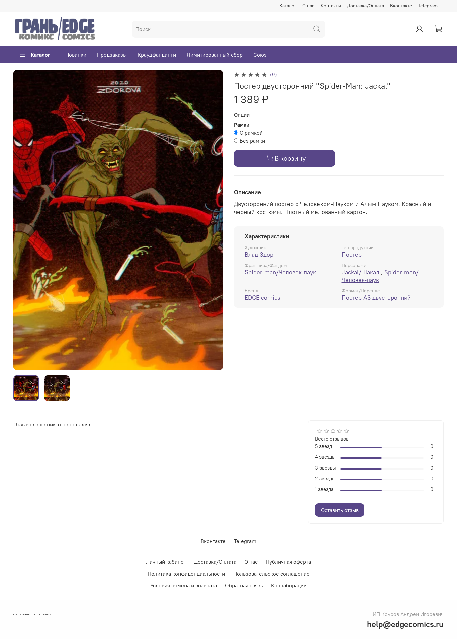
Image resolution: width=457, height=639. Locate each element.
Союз (260, 54)
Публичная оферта (288, 561)
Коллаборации (289, 585)
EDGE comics (262, 297)
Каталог (287, 6)
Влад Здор (259, 254)
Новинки (75, 54)
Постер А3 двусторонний (376, 297)
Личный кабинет (166, 561)
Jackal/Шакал (360, 272)
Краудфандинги (157, 54)
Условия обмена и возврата (183, 585)
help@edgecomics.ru (405, 624)
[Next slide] (212, 220)
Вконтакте (401, 6)
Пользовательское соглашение (271, 573)
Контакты (331, 6)
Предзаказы (112, 54)
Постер (352, 254)
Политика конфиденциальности (186, 573)
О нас (308, 6)
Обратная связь (244, 585)
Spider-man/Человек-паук (280, 272)
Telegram (428, 6)
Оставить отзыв (340, 510)
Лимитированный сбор (215, 54)
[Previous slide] (24, 220)
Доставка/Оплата (365, 6)
